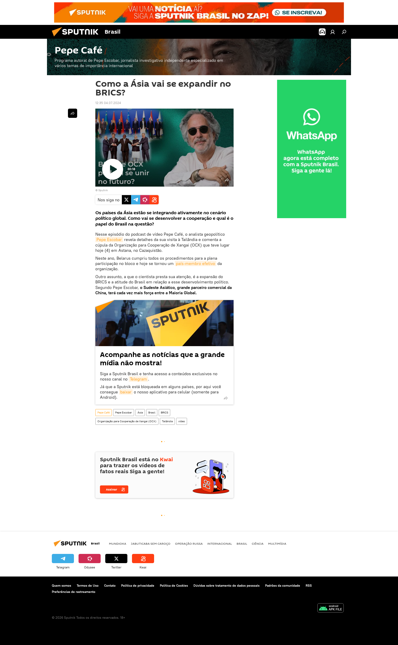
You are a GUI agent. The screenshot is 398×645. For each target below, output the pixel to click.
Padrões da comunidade (282, 585)
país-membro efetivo (195, 263)
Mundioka (117, 543)
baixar (126, 392)
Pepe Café (103, 412)
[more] (225, 398)
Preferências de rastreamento (73, 592)
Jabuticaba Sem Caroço (150, 543)
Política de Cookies (174, 585)
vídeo (181, 421)
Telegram (138, 379)
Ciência (257, 543)
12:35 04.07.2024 (108, 103)
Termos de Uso (88, 585)
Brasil (151, 412)
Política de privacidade (137, 585)
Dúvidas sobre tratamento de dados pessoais (226, 585)
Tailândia (167, 421)
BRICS (164, 412)
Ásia (140, 412)
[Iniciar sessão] (332, 31)
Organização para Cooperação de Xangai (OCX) (126, 421)
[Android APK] (330, 608)
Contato (110, 585)
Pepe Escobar (109, 239)
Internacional (219, 543)
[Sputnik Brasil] (77, 38)
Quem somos (61, 585)
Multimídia (277, 543)
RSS (309, 585)
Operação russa (189, 543)
